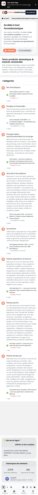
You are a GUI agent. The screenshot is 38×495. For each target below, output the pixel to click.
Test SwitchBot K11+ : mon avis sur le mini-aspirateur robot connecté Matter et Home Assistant (22, 290)
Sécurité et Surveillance (16, 173)
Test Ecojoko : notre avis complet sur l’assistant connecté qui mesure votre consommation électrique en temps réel (21, 161)
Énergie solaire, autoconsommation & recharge (19, 135)
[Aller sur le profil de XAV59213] (7, 123)
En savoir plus (5, 5)
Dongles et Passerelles (15, 106)
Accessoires (11, 228)
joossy (28, 453)
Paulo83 (16, 453)
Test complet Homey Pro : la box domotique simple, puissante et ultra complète (21, 94)
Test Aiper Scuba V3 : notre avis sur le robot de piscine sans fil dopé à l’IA (21, 344)
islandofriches (9, 451)
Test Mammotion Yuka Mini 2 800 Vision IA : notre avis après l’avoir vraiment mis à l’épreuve (22, 392)
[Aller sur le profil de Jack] (7, 95)
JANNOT (22, 453)
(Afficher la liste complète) (24, 445)
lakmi (6, 455)
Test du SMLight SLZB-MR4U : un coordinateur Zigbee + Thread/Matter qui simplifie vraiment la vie (22, 122)
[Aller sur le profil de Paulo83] (7, 479)
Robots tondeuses (14, 355)
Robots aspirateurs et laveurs (18, 259)
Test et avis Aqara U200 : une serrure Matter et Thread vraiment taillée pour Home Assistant (21, 216)
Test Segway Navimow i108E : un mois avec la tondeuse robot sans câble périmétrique (21, 246)
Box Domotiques (13, 87)
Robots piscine (12, 302)
